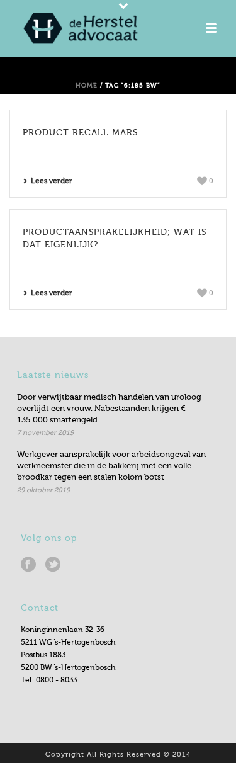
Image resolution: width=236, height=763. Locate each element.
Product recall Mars (80, 132)
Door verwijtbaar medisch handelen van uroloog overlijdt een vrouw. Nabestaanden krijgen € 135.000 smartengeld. (109, 408)
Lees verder (51, 180)
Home (87, 85)
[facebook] (28, 564)
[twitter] (52, 564)
